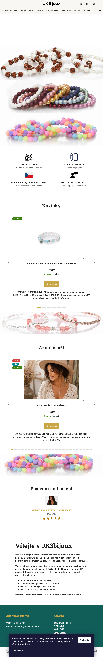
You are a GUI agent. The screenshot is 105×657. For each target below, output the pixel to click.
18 (74, 449)
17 (70, 449)
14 (60, 449)
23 (91, 449)
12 (53, 449)
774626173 (59, 626)
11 (50, 449)
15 (63, 449)
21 (84, 449)
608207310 (59, 629)
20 (81, 449)
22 (87, 449)
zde (28, 644)
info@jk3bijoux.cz (62, 623)
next (95, 262)
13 (56, 449)
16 (67, 449)
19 (77, 449)
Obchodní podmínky (15, 623)
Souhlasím (85, 640)
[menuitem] (17, 11)
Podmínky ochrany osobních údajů (22, 626)
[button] (5, 30)
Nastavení (18, 651)
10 (46, 449)
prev (8, 262)
